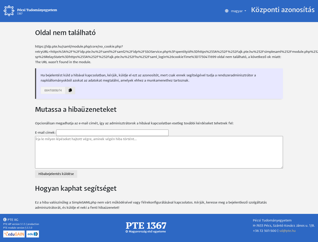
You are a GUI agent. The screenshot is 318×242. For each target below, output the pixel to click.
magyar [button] (237, 11)
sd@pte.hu (287, 230)
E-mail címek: (45, 132)
